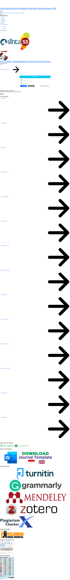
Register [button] (30, 85)
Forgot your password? (45, 85)
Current (3, 12)
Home (1, 12)
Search (17, 12)
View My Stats (2, 578)
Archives (7, 12)
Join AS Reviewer (21, 12)
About (14, 12)
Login (1, 10)
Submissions (11, 12)
